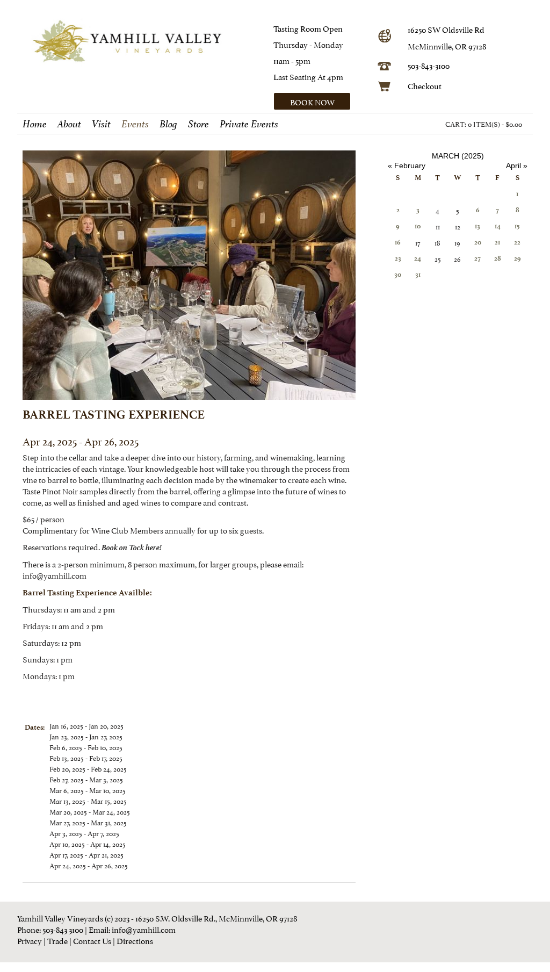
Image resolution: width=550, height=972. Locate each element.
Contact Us (92, 940)
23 (398, 258)
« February (406, 165)
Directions (135, 940)
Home (35, 124)
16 (398, 242)
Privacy (29, 940)
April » (516, 165)
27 (477, 258)
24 (417, 258)
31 (418, 274)
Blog (168, 124)
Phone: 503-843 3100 (50, 929)
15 (517, 226)
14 (498, 226)
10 (418, 226)
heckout (427, 85)
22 (517, 242)
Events (135, 124)
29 (517, 258)
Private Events (249, 124)
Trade (57, 940)
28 (497, 258)
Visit (101, 124)
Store (198, 124)
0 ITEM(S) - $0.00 (495, 123)
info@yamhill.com (144, 929)
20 (477, 242)
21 (497, 242)
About (69, 124)
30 (397, 274)
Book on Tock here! (132, 546)
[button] (322, 101)
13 (477, 226)
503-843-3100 (429, 65)
